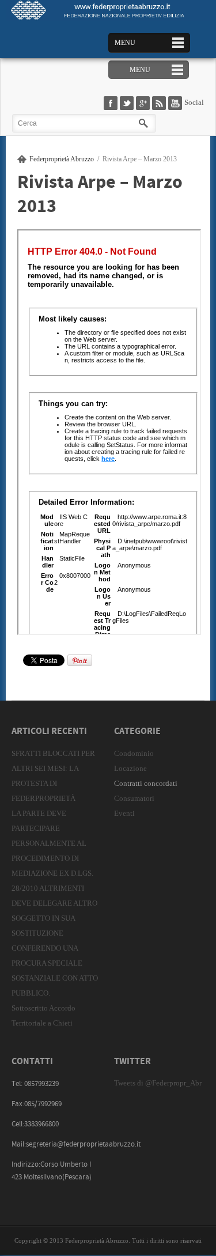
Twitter (128, 103)
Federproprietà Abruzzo (61, 159)
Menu (125, 43)
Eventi (124, 813)
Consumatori (134, 798)
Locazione (130, 768)
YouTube (176, 103)
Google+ (144, 103)
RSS (160, 103)
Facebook (112, 103)
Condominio (134, 753)
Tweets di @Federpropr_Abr (158, 1083)
